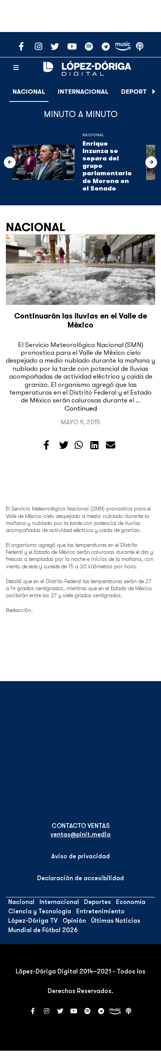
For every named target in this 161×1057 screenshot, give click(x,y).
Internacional (83, 91)
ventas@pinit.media (80, 834)
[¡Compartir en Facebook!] (46, 445)
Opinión (74, 920)
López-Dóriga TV (32, 920)
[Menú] (16, 67)
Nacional (29, 91)
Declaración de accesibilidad (80, 878)
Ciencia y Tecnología (39, 911)
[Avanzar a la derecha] (154, 91)
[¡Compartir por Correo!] (110, 445)
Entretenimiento (100, 911)
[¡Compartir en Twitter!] (63, 445)
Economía (130, 902)
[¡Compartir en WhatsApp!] (79, 445)
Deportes (137, 91)
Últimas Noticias (115, 920)
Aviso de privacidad (80, 856)
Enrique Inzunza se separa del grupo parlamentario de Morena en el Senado (107, 166)
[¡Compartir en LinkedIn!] (94, 445)
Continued (80, 408)
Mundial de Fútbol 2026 (43, 930)
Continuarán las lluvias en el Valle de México (80, 320)
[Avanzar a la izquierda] (10, 162)
